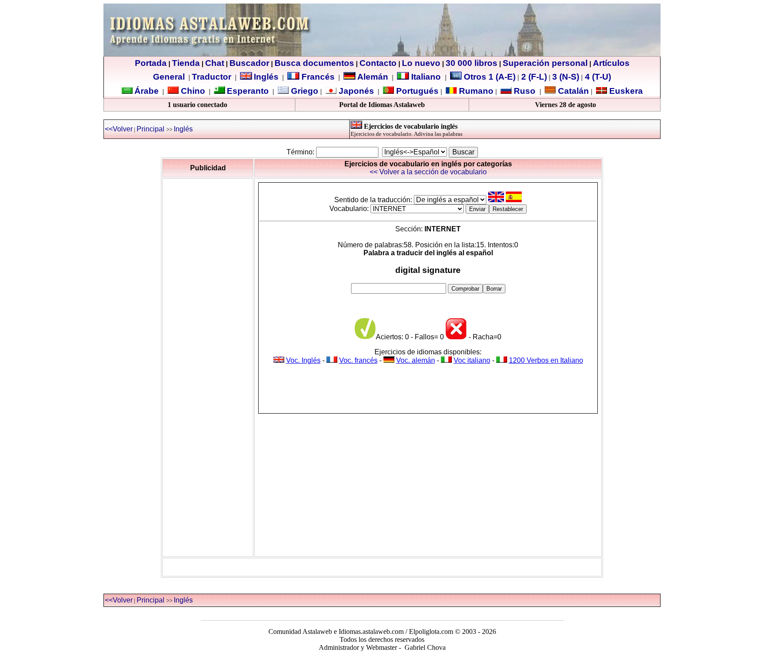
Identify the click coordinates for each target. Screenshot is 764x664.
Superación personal (545, 63)
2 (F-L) (533, 76)
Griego (303, 91)
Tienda (186, 63)
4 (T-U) (597, 76)
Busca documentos (314, 63)
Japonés (355, 91)
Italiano (426, 76)
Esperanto (248, 91)
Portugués (416, 91)
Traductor (211, 76)
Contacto (378, 63)
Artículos (611, 63)
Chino (192, 91)
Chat (214, 63)
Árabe (146, 91)
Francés (317, 76)
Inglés (266, 76)
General (169, 76)
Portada (151, 63)
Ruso (523, 91)
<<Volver (119, 129)
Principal (150, 129)
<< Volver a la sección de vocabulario (428, 172)
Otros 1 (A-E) (490, 76)
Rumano (475, 91)
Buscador (249, 63)
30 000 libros (471, 63)
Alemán (372, 76)
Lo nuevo (421, 63)
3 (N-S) (565, 76)
